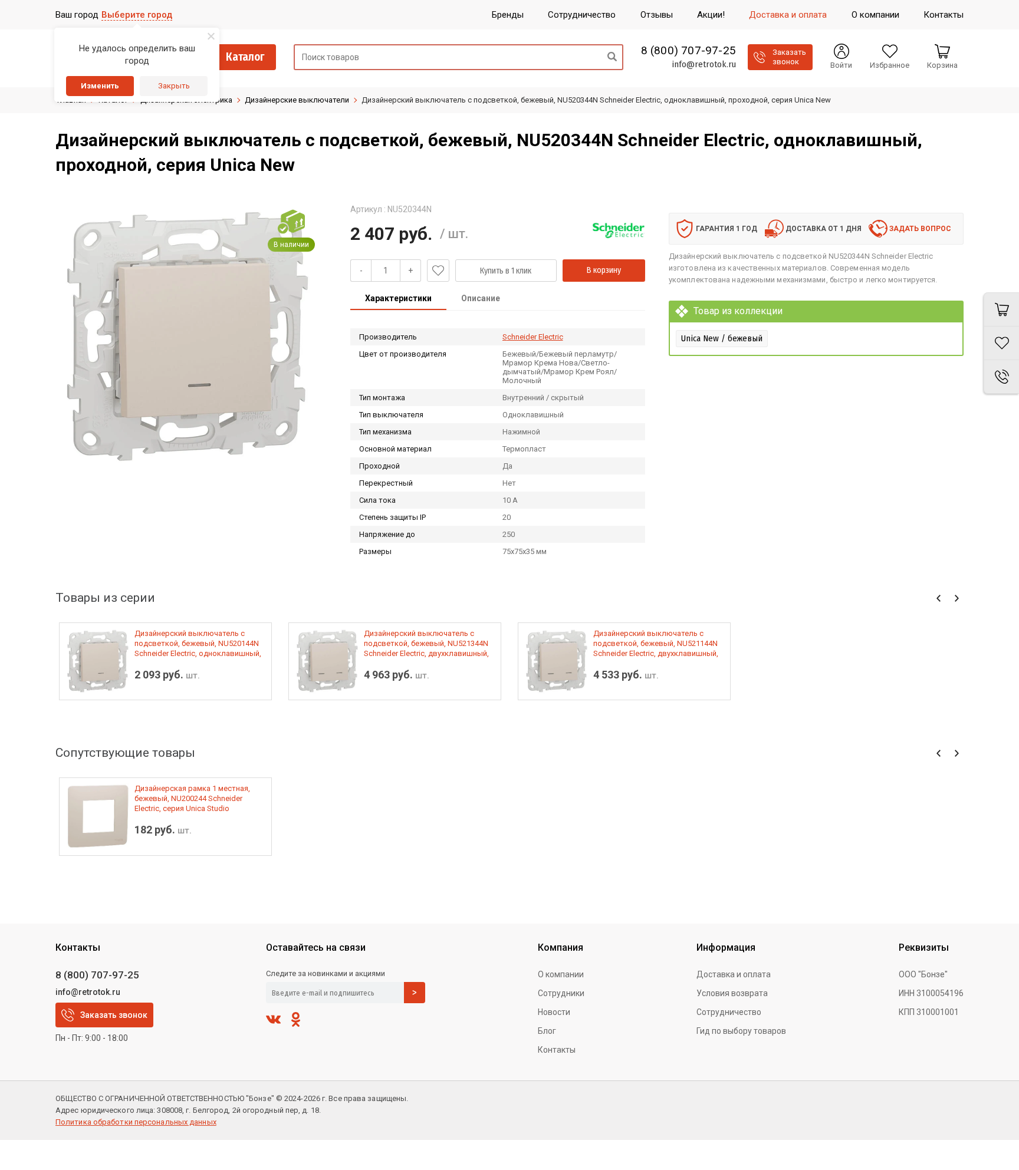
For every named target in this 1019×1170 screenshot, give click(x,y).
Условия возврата (732, 993)
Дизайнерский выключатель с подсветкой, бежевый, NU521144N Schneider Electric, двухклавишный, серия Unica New (655, 643)
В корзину (604, 270)
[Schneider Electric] (618, 230)
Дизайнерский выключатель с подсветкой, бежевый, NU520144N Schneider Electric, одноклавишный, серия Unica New (197, 643)
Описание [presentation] (480, 298)
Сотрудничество (728, 1012)
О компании (561, 974)
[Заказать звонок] (1001, 377)
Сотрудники (561, 993)
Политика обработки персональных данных (135, 1122)
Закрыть (174, 85)
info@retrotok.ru (704, 64)
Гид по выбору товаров (741, 1031)
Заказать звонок (113, 1015)
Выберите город (136, 14)
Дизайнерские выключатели (297, 99)
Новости (554, 1012)
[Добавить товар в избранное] (438, 270)
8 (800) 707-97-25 (688, 50)
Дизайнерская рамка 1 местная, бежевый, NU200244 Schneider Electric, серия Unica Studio (192, 798)
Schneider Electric (532, 336)
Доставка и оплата (733, 974)
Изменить (100, 85)
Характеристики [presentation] (398, 298)
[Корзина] (1001, 309)
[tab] (398, 299)
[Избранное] (1001, 343)
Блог (547, 1031)
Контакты (557, 1049)
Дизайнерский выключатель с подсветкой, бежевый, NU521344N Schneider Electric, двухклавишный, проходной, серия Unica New (426, 643)
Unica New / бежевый (721, 338)
